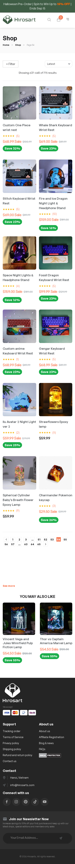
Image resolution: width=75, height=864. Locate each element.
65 (39, 544)
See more (9, 585)
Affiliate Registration (51, 737)
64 (32, 544)
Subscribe (61, 838)
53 (52, 539)
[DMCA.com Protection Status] (50, 756)
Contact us (9, 761)
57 (12, 544)
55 (65, 539)
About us (44, 731)
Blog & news (46, 743)
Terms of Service (13, 737)
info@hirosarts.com (22, 785)
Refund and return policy (17, 755)
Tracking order (11, 731)
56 (6, 544)
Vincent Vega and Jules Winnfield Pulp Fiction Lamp (18, 643)
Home (6, 45)
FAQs (42, 749)
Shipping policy (12, 749)
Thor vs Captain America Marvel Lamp (56, 641)
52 (45, 539)
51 (39, 539)
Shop (18, 45)
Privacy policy (11, 743)
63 (25, 544)
